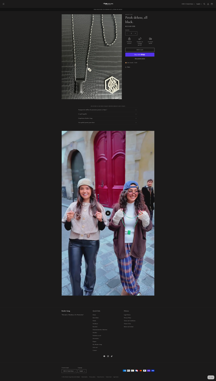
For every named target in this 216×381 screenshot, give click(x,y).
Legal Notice (127, 315)
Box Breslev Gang (97, 344)
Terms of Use (127, 324)
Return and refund (128, 327)
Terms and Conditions (129, 321)
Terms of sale (109, 377)
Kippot (94, 341)
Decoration (95, 338)
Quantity (127, 30)
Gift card (95, 347)
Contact (95, 350)
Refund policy (85, 377)
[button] (3, 4)
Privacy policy (92, 377)
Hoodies (95, 333)
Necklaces (95, 324)
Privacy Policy (127, 318)
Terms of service (100, 377)
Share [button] (128, 67)
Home (94, 315)
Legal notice (116, 377)
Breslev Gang (68, 377)
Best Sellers (96, 318)
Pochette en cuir (97, 335)
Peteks (94, 321)
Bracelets (95, 327)
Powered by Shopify (75, 377)
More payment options (140, 58)
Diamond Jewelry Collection (100, 330)
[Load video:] (108, 213)
